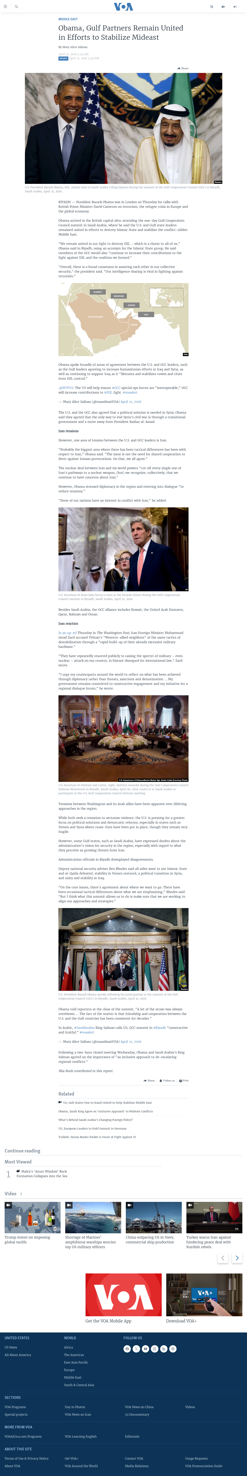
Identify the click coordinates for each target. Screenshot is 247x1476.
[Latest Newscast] (235, 7)
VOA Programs (15, 1407)
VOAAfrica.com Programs (23, 1436)
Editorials (132, 1436)
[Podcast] (173, 1349)
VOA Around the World (81, 1466)
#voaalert (130, 392)
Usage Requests (196, 1458)
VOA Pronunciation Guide (203, 1466)
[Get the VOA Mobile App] (123, 1294)
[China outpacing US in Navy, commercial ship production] (154, 1217)
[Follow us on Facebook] (127, 1349)
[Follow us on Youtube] (145, 1349)
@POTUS (66, 388)
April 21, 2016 (131, 402)
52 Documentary (137, 1414)
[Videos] (223, 7)
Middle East (68, 19)
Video (10, 1194)
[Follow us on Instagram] (154, 1349)
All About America (18, 1355)
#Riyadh (159, 1028)
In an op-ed (67, 633)
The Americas (74, 1355)
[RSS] (163, 1349)
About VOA (12, 1466)
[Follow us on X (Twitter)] (136, 1349)
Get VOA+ (72, 1458)
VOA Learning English (81, 1436)
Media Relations (137, 1466)
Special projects (16, 1414)
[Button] (183, 68)
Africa (68, 1347)
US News (11, 1347)
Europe (69, 1370)
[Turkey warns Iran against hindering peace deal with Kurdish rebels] (214, 1217)
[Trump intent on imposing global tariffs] (33, 1217)
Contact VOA (134, 1458)
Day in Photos (75, 1407)
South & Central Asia (79, 1385)
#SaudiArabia (84, 1028)
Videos (190, 1407)
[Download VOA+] (204, 1294)
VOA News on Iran (78, 1414)
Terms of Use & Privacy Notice (26, 1458)
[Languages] (211, 7)
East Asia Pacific (76, 1362)
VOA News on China (139, 1407)
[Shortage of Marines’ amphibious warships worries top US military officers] (93, 1217)
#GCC (116, 388)
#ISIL (108, 392)
